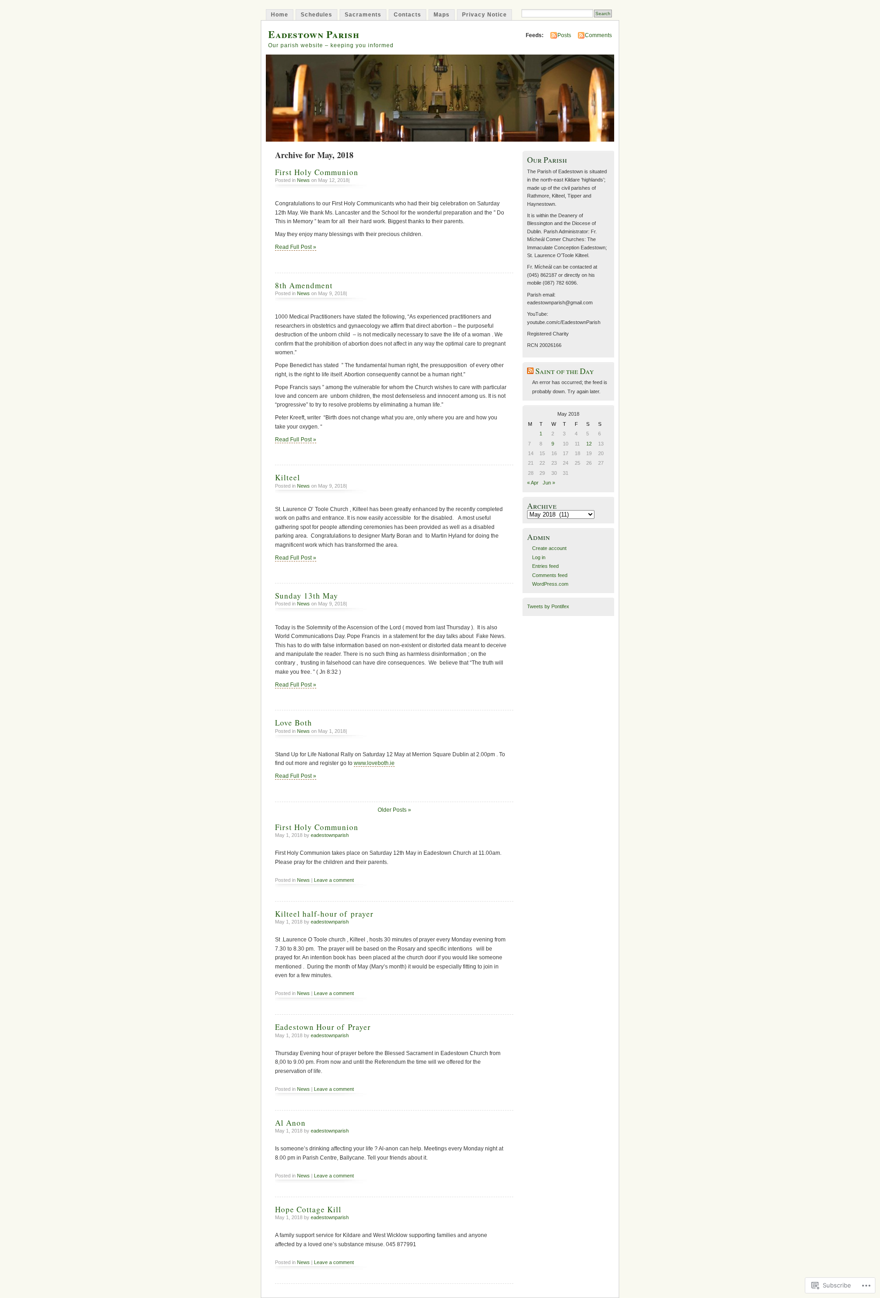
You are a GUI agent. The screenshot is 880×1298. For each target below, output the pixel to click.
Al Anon (290, 1122)
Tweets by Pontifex (548, 606)
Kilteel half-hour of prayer (324, 913)
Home (279, 14)
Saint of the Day (564, 371)
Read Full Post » (295, 247)
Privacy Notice (484, 14)
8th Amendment (304, 285)
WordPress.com (550, 584)
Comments (598, 35)
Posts (564, 35)
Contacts (407, 14)
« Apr (533, 482)
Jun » (549, 482)
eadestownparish (330, 835)
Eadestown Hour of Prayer (323, 1027)
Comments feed (549, 575)
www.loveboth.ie (374, 763)
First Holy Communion (316, 172)
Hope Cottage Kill (308, 1209)
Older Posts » (394, 810)
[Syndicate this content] (530, 371)
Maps (442, 14)
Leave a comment (334, 880)
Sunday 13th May (306, 595)
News (303, 180)
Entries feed (545, 566)
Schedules (316, 14)
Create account (549, 548)
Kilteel (287, 477)
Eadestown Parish (313, 34)
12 (589, 443)
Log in (538, 557)
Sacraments (363, 14)
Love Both (293, 722)
